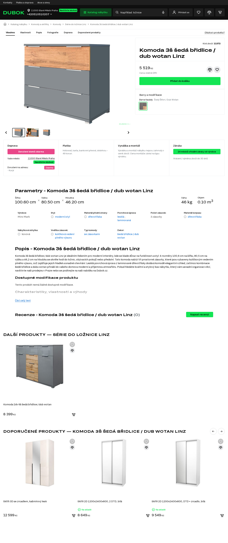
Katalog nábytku (97, 12)
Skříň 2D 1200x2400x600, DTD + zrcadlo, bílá (178, 501)
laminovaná (124, 220)
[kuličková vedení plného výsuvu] (52, 236)
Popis (39, 32)
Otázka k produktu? (215, 32)
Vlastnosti (25, 32)
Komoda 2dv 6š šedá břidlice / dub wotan (27, 404)
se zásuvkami (92, 234)
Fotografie (52, 32)
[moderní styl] (52, 216)
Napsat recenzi (199, 314)
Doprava (68, 32)
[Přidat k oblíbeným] (217, 69)
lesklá (120, 216)
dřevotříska (95, 216)
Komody (57, 24)
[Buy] (73, 414)
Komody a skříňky (40, 24)
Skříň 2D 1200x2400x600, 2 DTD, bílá (100, 501)
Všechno (10, 32)
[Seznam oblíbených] (198, 12)
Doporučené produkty (89, 32)
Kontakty (7, 2)
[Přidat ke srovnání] (209, 69)
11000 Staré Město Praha (41, 158)
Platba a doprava (24, 2)
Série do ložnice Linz (75, 24)
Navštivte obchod (68, 10)
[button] (6, 132)
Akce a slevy (43, 2)
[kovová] (19, 234)
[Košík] (220, 12)
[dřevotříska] (85, 216)
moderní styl (62, 216)
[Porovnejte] (209, 12)
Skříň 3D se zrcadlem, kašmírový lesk (25, 501)
